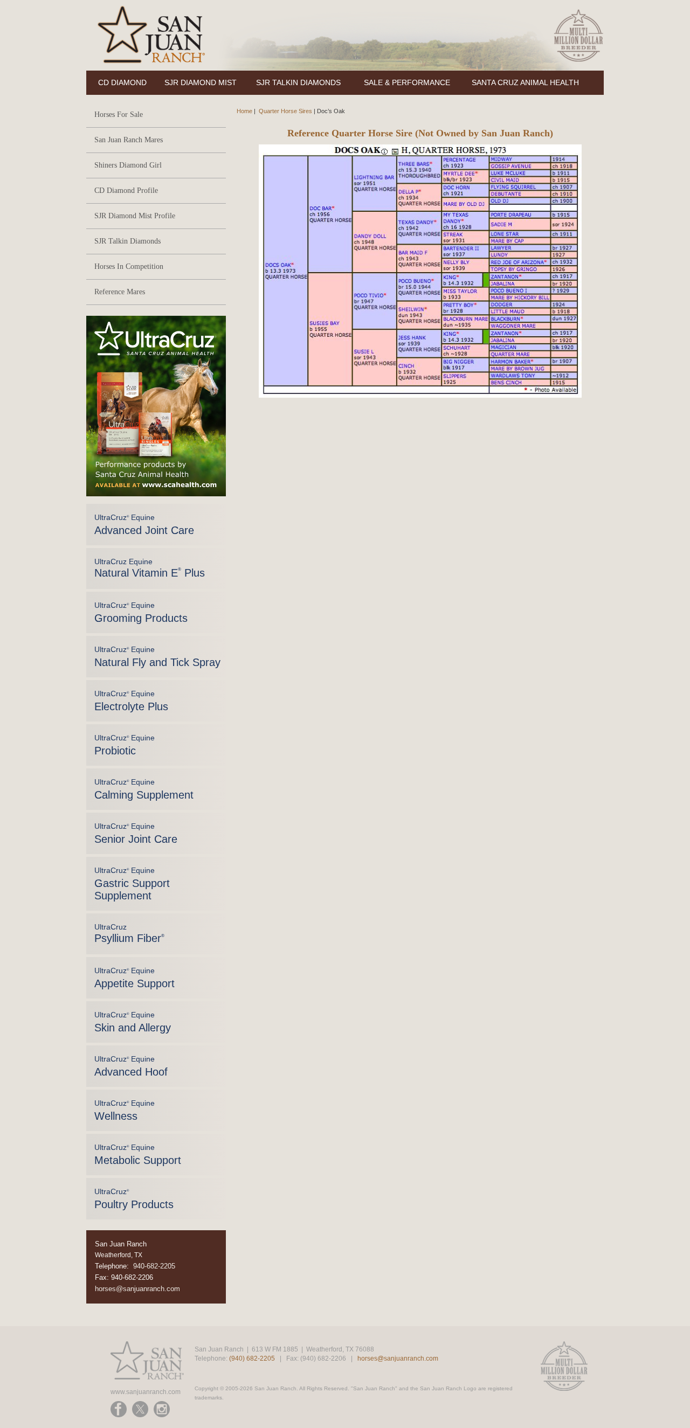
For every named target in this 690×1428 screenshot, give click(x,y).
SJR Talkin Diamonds (127, 241)
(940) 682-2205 (252, 1358)
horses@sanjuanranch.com (137, 1289)
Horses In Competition (128, 266)
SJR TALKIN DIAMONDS (298, 82)
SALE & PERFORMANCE (407, 82)
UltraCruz (129, 933)
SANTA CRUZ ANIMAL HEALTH (525, 82)
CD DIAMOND (122, 82)
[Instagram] (162, 1409)
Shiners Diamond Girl (128, 165)
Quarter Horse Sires (285, 111)
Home (244, 111)
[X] (140, 1409)
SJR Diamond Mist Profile (134, 216)
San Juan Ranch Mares (128, 140)
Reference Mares (119, 292)
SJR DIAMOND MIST (200, 82)
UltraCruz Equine (144, 524)
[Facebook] (119, 1409)
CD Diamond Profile (126, 190)
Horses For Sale (118, 114)
